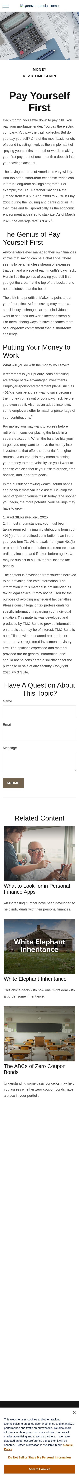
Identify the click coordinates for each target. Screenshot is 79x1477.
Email (7, 725)
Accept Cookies (39, 1469)
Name (7, 701)
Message (10, 748)
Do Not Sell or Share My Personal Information (39, 1457)
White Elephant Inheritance (35, 979)
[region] (39, 1442)
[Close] (74, 1412)
